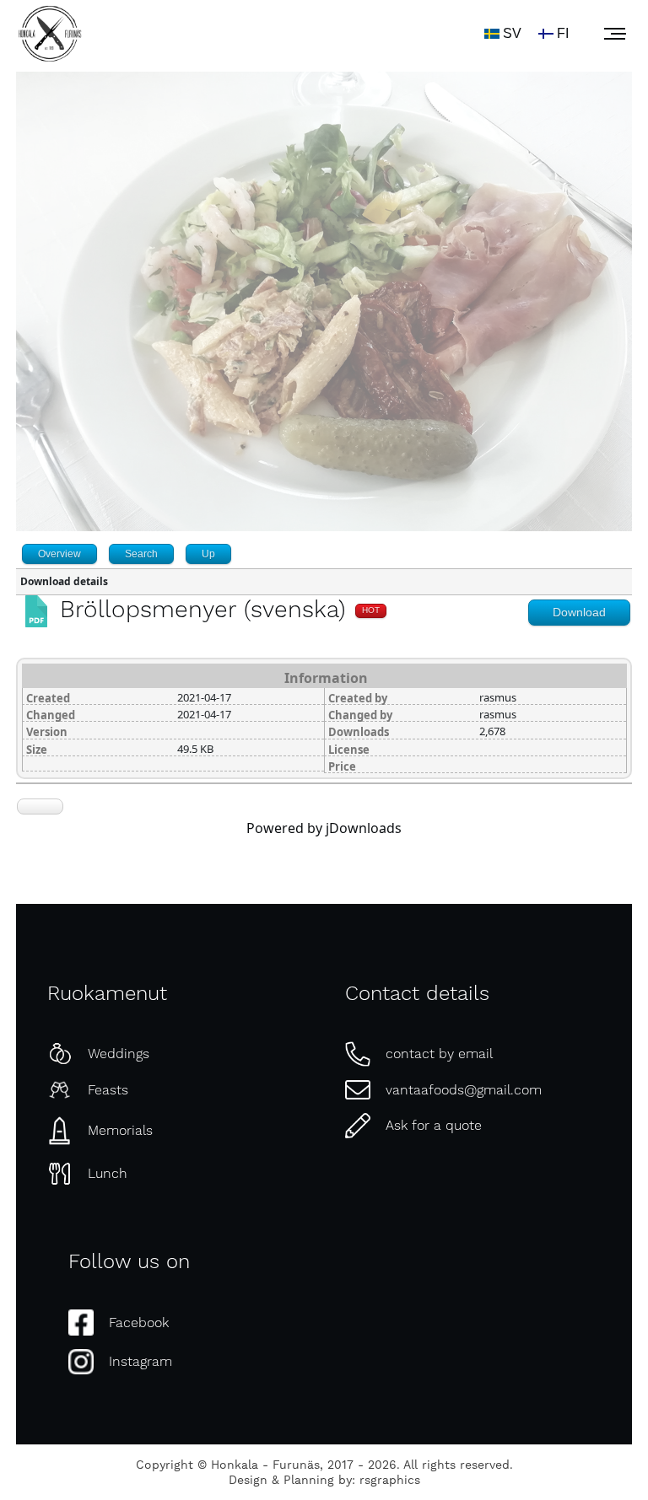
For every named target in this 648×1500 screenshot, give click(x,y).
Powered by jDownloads (324, 828)
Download (579, 612)
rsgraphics (389, 1480)
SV (512, 33)
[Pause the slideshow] (580, 320)
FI (563, 33)
